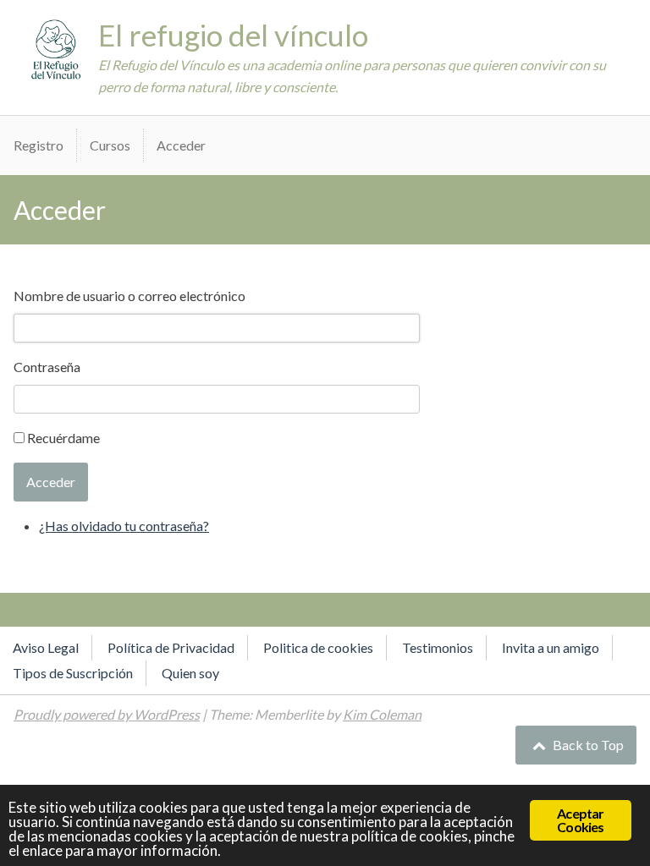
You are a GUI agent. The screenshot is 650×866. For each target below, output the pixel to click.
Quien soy (190, 673)
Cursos (110, 145)
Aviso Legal (46, 647)
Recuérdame (63, 438)
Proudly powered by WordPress (107, 714)
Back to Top (587, 745)
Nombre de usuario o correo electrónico (129, 296)
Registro (38, 145)
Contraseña (47, 367)
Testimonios (437, 647)
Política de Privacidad (170, 647)
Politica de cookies (318, 647)
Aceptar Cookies (580, 820)
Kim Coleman (382, 714)
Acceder (181, 145)
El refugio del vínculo (233, 34)
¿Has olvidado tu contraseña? (124, 526)
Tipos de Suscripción (73, 673)
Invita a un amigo (550, 647)
